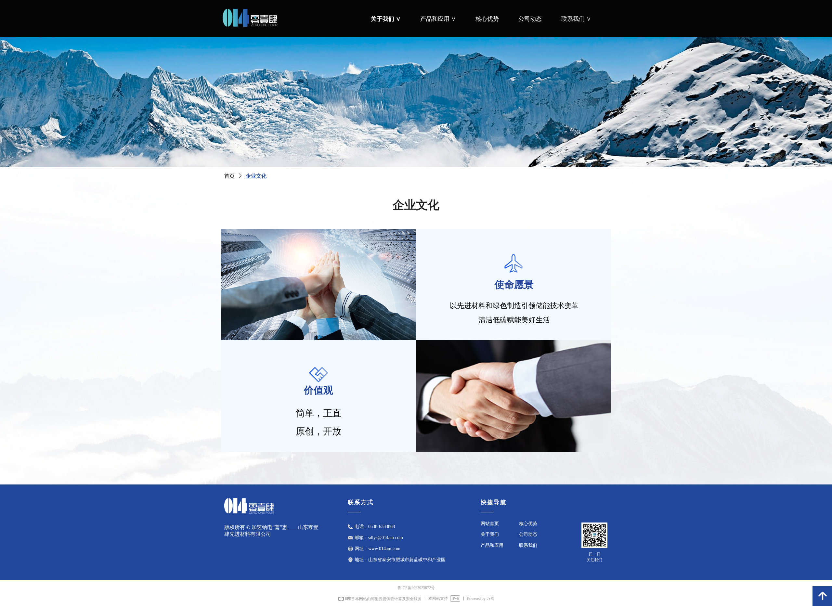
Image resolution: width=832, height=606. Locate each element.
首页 (229, 176)
